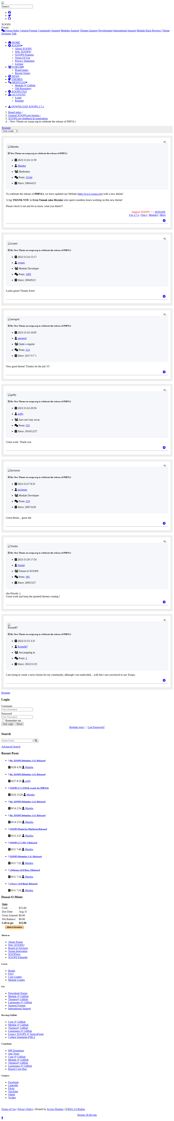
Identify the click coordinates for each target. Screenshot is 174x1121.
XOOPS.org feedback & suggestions (28, 118)
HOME (15, 42)
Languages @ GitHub (20, 1002)
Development (105, 30)
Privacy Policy (25, 1109)
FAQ (11, 973)
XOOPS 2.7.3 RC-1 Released (23, 842)
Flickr (11, 1088)
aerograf (22, 338)
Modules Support (70, 30)
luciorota (22, 489)
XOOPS (16, 45)
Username (6, 706)
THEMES (17, 79)
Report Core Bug (17, 1069)
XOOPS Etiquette (18, 957)
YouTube (13, 1091)
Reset (19, 724)
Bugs (163, 215)
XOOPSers (14, 954)
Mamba (22, 165)
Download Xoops (17, 993)
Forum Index (12, 30)
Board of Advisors (18, 948)
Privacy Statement (24, 60)
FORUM (17, 67)
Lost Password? (96, 727)
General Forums (28, 30)
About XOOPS (23, 48)
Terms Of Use (22, 57)
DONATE (160, 211)
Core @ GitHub (16, 1021)
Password (6, 713)
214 (28, 349)
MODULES (19, 82)
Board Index (21, 70)
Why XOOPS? (23, 51)
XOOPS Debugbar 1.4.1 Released (26, 856)
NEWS (15, 76)
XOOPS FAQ (19, 91)
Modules (153, 215)
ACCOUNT (19, 94)
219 (28, 501)
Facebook (13, 1082)
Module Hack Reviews (149, 30)
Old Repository (23, 88)
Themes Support (89, 30)
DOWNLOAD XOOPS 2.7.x (27, 106)
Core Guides (15, 976)
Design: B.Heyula (87, 1115)
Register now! (76, 727)
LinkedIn (13, 1085)
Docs (144, 215)
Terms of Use (8, 1109)
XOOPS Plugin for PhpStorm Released (28, 829)
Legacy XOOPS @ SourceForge (26, 1034)
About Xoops (15, 941)
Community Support (49, 30)
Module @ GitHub (25, 85)
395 (28, 576)
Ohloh (11, 1094)
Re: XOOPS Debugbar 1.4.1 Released (27, 760)
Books (11, 970)
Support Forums (16, 1005)
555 (28, 425)
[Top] (164, 220)
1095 (28, 274)
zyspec (21, 262)
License (19, 63)
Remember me (13, 720)
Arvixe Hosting (55, 1109)
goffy (20, 413)
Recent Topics (22, 73)
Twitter (12, 1097)
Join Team (13, 1053)
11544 (29, 177)
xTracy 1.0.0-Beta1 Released (23, 883)
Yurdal (21, 565)
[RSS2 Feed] (75, 1109)
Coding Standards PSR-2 (21, 1037)
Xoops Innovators (17, 951)
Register (19, 100)
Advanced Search (10, 746)
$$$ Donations (16, 1050)
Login (18, 97)
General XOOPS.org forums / (24, 115)
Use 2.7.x (134, 215)
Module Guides (16, 979)
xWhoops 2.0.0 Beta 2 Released (25, 870)
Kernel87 (23, 646)
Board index (14, 112)
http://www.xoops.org (90, 193)
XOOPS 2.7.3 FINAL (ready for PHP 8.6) (29, 788)
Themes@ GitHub (18, 999)
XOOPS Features (24, 54)
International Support (124, 30)
